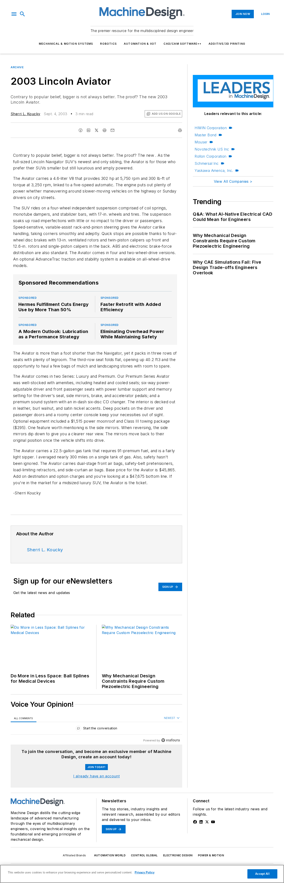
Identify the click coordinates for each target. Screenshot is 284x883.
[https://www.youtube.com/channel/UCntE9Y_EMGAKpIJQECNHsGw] (213, 822)
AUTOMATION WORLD (110, 855)
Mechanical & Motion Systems (66, 43)
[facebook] (80, 130)
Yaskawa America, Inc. (214, 170)
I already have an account (96, 776)
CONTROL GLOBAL (144, 855)
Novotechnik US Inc (212, 149)
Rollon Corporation (210, 156)
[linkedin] (88, 130)
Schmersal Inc (207, 163)
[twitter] (96, 130)
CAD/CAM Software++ (182, 43)
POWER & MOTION (211, 855)
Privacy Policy (144, 872)
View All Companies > (233, 181)
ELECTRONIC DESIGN (178, 855)
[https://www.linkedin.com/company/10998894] (201, 822)
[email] (112, 130)
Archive (17, 67)
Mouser (201, 142)
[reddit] (104, 130)
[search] (22, 14)
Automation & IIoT (140, 43)
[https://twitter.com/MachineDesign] (207, 822)
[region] (96, 729)
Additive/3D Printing (227, 43)
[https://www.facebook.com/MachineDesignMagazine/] (195, 822)
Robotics (108, 43)
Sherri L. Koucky (25, 114)
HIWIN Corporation (211, 128)
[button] (14, 14)
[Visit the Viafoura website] (170, 740)
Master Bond (205, 135)
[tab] (23, 718)
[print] (180, 130)
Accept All (262, 873)
